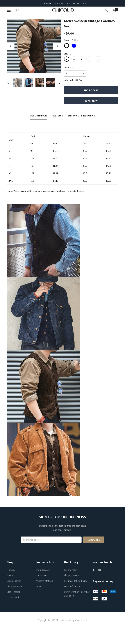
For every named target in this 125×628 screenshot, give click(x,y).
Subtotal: (68, 80)
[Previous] (10, 46)
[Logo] (63, 10)
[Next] (57, 46)
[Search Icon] (20, 10)
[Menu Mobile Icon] (9, 10)
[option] (34, 46)
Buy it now (91, 100)
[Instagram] (101, 570)
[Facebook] (95, 570)
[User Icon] (106, 10)
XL (89, 59)
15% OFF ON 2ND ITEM (75, 3)
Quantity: (69, 67)
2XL (98, 59)
